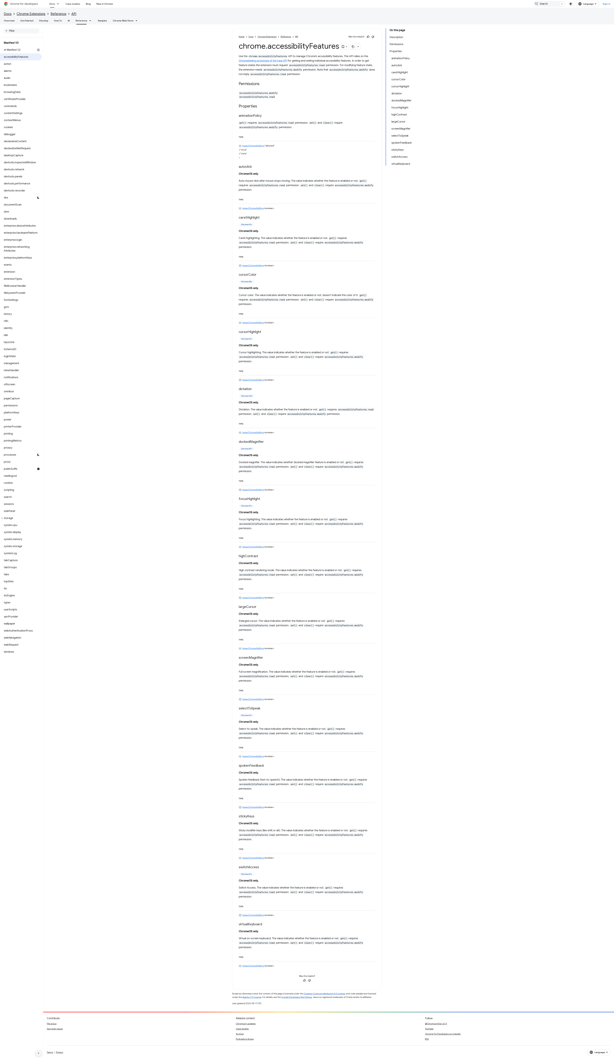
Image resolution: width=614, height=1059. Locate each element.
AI (69, 20)
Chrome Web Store (123, 20)
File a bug (51, 1023)
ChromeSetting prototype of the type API (263, 60)
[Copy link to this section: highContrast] (261, 556)
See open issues (55, 1028)
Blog (88, 3)
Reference (58, 14)
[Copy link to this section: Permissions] (263, 84)
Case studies (73, 3)
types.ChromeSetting (253, 145)
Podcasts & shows (245, 1039)
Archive (240, 1033)
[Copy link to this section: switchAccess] (262, 867)
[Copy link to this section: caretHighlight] (263, 218)
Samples (102, 20)
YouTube (429, 1028)
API (73, 14)
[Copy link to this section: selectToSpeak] (263, 709)
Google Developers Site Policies (296, 997)
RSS (427, 1039)
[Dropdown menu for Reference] (91, 21)
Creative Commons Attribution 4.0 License (324, 993)
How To (58, 20)
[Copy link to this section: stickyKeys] (257, 816)
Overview (9, 20)
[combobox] (549, 4)
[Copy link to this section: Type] (246, 136)
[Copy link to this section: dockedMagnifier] (267, 442)
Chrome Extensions (31, 14)
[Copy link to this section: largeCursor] (259, 607)
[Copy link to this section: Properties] (260, 106)
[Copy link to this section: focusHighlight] (263, 499)
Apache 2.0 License (251, 997)
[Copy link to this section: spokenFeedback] (267, 766)
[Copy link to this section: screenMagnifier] (266, 658)
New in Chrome (104, 3)
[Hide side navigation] (38, 1053)
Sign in (606, 3)
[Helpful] (368, 36)
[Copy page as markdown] (353, 46)
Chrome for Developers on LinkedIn (443, 1033)
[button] (21, 518)
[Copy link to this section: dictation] (255, 389)
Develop (43, 20)
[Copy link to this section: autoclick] (255, 167)
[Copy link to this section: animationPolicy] (265, 116)
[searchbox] (21, 30)
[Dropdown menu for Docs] (59, 4)
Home (241, 36)
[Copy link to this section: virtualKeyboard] (265, 924)
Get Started (26, 20)
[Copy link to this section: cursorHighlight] (264, 332)
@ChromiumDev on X (436, 1023)
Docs (52, 3)
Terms (50, 1052)
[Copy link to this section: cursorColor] (259, 275)
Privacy (59, 1052)
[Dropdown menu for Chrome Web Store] (137, 21)
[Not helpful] (372, 36)
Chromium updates (246, 1023)
